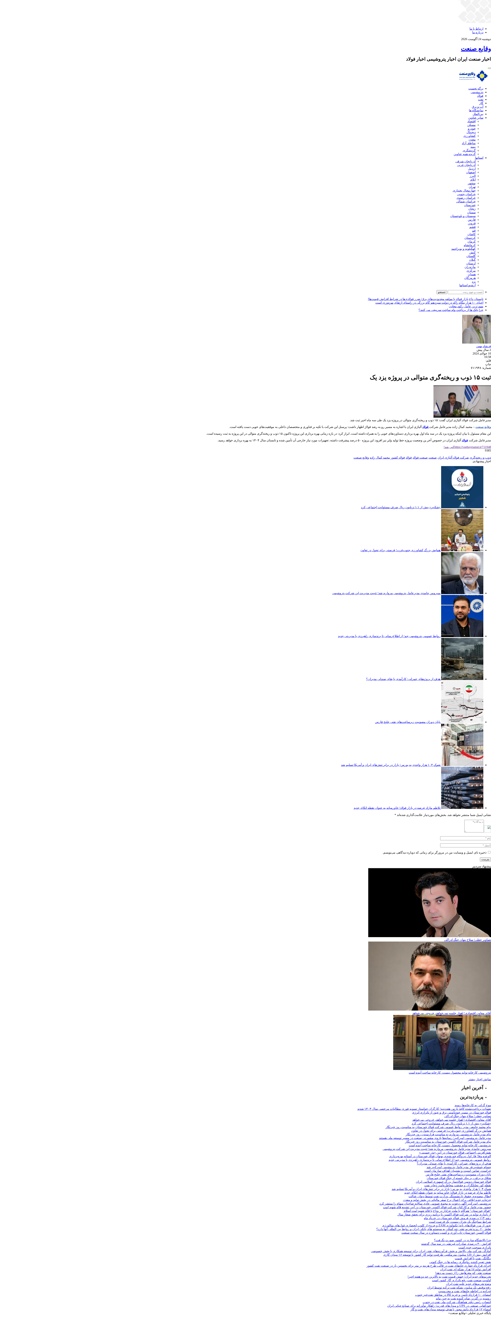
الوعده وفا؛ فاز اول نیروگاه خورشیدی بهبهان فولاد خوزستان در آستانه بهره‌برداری (440, 1156)
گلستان (471, 256)
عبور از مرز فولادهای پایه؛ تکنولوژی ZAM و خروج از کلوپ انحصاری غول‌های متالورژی (436, 1225)
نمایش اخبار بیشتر (479, 1079)
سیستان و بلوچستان (463, 216)
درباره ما (477, 32)
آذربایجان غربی (466, 165)
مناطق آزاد (469, 143)
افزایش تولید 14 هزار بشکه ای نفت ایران (465, 1269)
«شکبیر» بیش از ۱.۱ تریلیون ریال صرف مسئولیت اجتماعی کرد (400, 507)
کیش (472, 252)
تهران (472, 186)
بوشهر (472, 183)
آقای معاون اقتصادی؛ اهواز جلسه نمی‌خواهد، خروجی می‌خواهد (451, 1013)
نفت (480, 99)
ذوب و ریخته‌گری (480, 457)
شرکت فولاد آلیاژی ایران (453, 457)
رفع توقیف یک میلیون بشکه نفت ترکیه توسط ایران (459, 1287)
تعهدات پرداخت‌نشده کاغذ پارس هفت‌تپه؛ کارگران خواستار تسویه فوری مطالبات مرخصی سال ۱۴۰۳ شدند (424, 1108)
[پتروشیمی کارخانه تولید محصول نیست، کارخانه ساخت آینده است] (442, 1069)
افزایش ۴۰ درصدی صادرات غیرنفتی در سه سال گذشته (456, 1243)
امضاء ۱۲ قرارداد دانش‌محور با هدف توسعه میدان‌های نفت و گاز (450, 1309)
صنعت (432, 457)
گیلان (472, 259)
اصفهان (471, 172)
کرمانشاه (470, 245)
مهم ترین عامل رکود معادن (466, 306)
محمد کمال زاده (380, 457)
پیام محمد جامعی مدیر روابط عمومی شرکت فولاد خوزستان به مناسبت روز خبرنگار (438, 1127)
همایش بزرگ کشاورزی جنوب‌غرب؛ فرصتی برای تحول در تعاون (400, 550)
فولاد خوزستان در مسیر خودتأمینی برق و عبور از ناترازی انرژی (451, 1112)
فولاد (480, 95)
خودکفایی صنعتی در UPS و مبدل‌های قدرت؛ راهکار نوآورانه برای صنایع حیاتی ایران (439, 1305)
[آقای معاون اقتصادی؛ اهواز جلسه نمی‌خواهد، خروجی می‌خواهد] (429, 1009)
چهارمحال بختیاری (464, 190)
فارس (472, 219)
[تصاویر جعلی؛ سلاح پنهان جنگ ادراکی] (429, 936)
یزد (474, 281)
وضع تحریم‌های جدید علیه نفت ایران (468, 1283)
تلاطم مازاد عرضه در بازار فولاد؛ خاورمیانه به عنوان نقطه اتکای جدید (397, 807)
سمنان (471, 212)
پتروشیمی (477, 92)
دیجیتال (471, 132)
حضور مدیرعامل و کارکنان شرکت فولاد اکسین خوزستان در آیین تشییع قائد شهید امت (437, 1207)
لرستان (471, 263)
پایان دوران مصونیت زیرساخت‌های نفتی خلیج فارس (407, 722)
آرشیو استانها (467, 285)
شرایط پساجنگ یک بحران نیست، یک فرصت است (460, 1221)
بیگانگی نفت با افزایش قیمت (473, 1258)
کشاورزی (469, 135)
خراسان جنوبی (466, 194)
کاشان (471, 234)
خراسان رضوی (466, 197)
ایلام (473, 179)
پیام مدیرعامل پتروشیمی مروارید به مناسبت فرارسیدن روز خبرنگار (448, 1134)
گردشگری (469, 150)
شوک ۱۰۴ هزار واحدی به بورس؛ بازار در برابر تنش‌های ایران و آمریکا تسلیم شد (390, 765)
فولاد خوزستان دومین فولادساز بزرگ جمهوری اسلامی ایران (453, 1181)
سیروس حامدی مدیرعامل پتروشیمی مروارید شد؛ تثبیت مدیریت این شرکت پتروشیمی (386, 593)
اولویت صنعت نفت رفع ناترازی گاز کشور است (461, 1280)
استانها (479, 157)
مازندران (470, 267)
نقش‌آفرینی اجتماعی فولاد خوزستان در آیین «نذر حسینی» (455, 1152)
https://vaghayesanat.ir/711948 (467, 447)
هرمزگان (470, 278)
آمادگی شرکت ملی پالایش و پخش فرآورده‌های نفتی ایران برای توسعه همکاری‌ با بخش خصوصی (431, 1251)
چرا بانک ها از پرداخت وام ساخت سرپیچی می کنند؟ (451, 310)
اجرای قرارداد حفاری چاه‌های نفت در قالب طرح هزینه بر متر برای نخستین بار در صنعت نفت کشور (429, 1265)
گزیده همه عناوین (465, 154)
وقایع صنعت (483, 426)
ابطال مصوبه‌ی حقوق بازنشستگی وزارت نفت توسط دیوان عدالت (450, 1196)
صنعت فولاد (420, 457)
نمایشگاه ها (476, 110)
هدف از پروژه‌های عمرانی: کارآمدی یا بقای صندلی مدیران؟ (403, 679)
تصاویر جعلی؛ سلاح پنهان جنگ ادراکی (467, 939)
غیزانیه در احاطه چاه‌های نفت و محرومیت (464, 1291)
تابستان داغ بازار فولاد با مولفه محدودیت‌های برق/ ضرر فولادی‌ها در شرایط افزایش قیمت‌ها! (425, 299)
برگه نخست (475, 88)
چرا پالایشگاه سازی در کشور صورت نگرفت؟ (462, 1240)
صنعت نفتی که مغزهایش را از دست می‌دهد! (463, 1273)
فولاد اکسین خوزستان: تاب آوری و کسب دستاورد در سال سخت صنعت (446, 1232)
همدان (472, 274)
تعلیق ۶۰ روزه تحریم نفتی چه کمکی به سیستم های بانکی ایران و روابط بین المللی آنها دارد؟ (433, 1229)
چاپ (488, 364)
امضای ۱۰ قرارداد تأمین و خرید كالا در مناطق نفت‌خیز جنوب (453, 1294)
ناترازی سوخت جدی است (474, 1247)
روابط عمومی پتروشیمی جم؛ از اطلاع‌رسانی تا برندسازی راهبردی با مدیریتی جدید (389, 636)
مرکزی (471, 270)
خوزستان (470, 205)
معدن (472, 139)
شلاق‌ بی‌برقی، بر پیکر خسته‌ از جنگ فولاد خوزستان (459, 1178)
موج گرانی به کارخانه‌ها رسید (473, 1105)
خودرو (472, 128)
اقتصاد (471, 121)
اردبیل (472, 168)
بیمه (473, 146)
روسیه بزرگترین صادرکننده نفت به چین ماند (463, 1298)
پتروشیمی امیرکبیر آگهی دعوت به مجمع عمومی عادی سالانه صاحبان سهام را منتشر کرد (435, 1203)
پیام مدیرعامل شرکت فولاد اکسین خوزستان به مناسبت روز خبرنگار (448, 1141)
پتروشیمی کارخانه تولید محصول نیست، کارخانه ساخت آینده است (450, 1072)
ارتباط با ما (476, 28)
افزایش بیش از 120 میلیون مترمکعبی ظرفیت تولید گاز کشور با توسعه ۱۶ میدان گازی (437, 1254)
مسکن (471, 125)
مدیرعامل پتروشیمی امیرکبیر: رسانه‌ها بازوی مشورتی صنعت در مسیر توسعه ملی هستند (435, 1138)
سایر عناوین (475, 117)
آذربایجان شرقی (465, 161)
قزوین (472, 223)
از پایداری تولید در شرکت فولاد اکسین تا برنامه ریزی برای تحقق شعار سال (444, 1214)
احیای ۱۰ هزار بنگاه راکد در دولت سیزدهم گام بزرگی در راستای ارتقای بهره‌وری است (429, 302)
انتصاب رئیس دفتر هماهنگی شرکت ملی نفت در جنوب (457, 1302)
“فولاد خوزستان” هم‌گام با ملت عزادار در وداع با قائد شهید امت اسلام (447, 1210)
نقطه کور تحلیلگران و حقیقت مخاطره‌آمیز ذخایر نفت (457, 1185)
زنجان (472, 208)
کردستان (470, 237)
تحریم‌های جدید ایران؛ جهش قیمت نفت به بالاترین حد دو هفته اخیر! (449, 1276)
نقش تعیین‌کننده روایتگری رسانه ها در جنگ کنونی (460, 1262)
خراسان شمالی (466, 201)
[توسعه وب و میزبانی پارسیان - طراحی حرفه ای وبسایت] (481, 1318)
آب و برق (477, 106)
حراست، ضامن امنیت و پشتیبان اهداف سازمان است (457, 1170)
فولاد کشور (398, 457)
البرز (473, 176)
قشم (472, 227)
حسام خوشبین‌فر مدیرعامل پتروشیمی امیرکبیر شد (459, 1167)
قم (474, 230)
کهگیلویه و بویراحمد (463, 248)
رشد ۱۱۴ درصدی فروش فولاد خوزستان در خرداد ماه (457, 1218)
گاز (481, 103)
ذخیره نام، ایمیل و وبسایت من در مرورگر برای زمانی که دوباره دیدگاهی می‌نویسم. (434, 852)
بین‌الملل (478, 114)
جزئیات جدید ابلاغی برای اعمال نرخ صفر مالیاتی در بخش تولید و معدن (447, 1200)
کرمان (471, 241)
